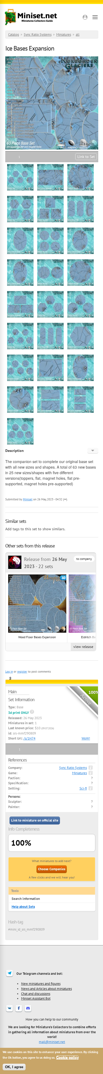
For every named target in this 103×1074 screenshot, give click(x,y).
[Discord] (28, 1011)
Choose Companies (51, 869)
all (77, 34)
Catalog (13, 34)
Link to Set (86, 156)
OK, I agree (14, 1067)
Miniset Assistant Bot (35, 998)
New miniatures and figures (40, 983)
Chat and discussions (35, 993)
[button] (85, 17)
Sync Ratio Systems (38, 34)
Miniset (27, 499)
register (22, 671)
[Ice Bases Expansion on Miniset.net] (20, 189)
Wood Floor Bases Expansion (37, 637)
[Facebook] (19, 1011)
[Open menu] (95, 17)
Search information (26, 898)
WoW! (86, 738)
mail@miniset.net (52, 1042)
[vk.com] (9, 1011)
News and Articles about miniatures (46, 988)
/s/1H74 (29, 738)
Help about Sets (23, 906)
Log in (9, 671)
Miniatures (63, 34)
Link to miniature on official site (34, 820)
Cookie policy (67, 1057)
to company (84, 559)
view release (83, 646)
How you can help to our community (52, 1019)
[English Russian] (92, 450)
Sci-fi (83, 788)
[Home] (31, 17)
